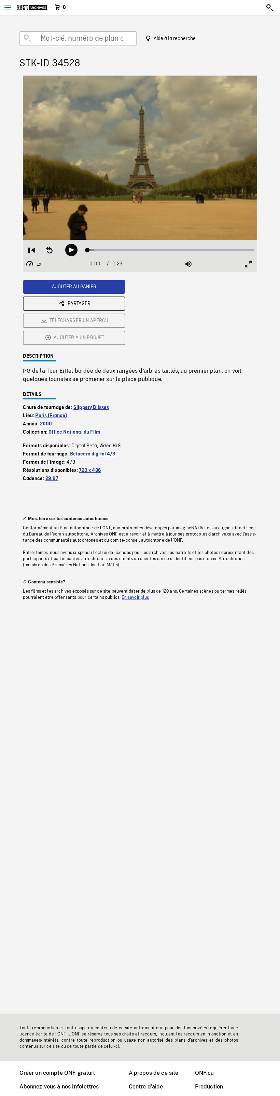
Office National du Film (74, 432)
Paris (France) (51, 416)
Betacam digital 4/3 (92, 454)
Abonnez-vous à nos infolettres (59, 1086)
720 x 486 (90, 470)
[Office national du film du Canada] (32, 7)
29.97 (51, 478)
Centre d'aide (146, 1086)
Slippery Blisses (91, 407)
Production (209, 1086)
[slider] (171, 250)
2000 (46, 424)
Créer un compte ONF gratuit (57, 1073)
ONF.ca (204, 1073)
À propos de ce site (154, 1073)
